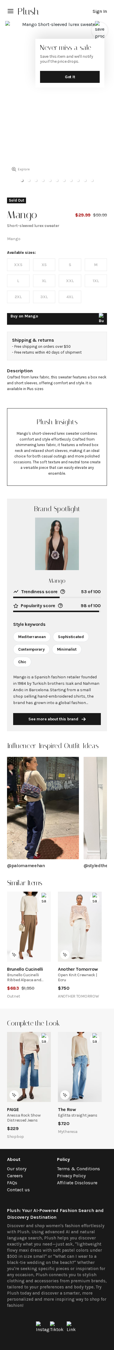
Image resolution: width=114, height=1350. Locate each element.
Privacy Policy (71, 1175)
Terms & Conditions (78, 1168)
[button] (22, 180)
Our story (16, 1168)
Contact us (18, 1189)
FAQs (12, 1182)
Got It (70, 76)
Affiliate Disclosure (77, 1182)
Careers (15, 1175)
